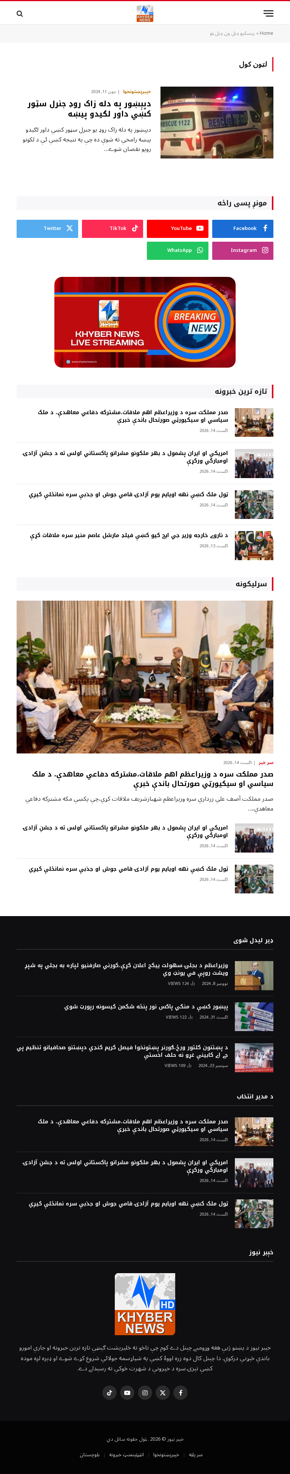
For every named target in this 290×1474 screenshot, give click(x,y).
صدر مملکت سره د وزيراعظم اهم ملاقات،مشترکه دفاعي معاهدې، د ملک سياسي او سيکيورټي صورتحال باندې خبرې (133, 416)
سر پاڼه (196, 1454)
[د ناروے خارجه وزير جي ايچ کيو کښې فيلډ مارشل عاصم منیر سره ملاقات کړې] (254, 545)
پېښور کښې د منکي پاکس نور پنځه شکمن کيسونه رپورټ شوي (146, 1007)
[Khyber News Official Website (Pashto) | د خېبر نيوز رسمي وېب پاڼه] (145, 13)
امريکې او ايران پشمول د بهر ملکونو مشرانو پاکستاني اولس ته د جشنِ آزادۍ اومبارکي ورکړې (125, 457)
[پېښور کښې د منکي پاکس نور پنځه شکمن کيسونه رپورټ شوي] (254, 1016)
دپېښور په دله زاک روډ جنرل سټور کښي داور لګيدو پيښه (89, 109)
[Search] (21, 13)
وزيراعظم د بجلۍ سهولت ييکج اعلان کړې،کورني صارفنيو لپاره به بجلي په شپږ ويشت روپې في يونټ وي (126, 969)
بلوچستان (90, 1454)
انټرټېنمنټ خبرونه (126, 1454)
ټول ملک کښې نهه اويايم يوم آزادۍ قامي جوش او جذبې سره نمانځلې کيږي (128, 495)
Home (266, 33)
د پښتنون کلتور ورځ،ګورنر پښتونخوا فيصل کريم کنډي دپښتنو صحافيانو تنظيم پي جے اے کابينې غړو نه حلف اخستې (122, 1051)
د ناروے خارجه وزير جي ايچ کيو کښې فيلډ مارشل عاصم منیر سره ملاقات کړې (129, 535)
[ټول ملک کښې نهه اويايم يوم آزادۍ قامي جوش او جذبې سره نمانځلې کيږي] (254, 504)
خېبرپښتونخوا (137, 92)
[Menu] (268, 13)
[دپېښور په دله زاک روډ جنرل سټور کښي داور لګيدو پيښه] (216, 122)
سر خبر (266, 763)
